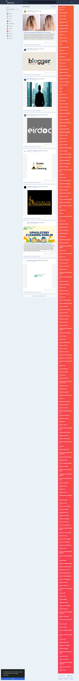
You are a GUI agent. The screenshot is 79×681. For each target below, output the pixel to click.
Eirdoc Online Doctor (32, 114)
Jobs (10, 31)
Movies (10, 36)
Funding (10, 26)
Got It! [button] (13, 678)
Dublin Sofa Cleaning (32, 222)
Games (10, 38)
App (63, 678)
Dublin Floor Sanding (32, 186)
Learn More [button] (5, 675)
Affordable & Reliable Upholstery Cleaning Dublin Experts (38, 244)
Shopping (60, 679)
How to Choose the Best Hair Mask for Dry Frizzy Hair (37, 32)
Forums (10, 33)
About (66, 678)
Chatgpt (60, 678)
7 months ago (29, 261)
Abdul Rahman (30, 49)
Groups (10, 16)
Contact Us (66, 679)
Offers (10, 28)
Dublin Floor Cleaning (32, 150)
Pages (10, 13)
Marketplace (11, 23)
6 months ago (29, 115)
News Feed (11, 9)
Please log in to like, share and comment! (32, 44)
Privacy (71, 678)
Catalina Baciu (30, 11)
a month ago (29, 12)
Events (10, 18)
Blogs (10, 21)
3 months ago (29, 50)
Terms (68, 678)
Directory (71, 679)
